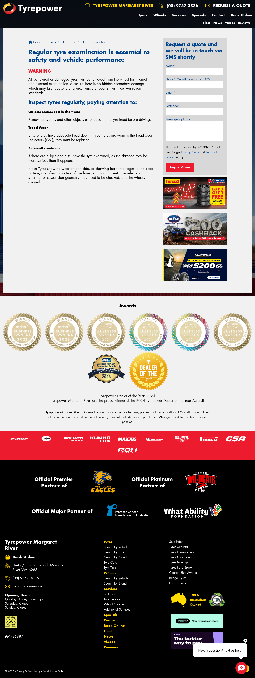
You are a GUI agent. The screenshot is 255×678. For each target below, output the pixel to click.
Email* (170, 92)
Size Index (176, 542)
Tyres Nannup (178, 562)
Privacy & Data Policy (28, 671)
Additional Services (117, 609)
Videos (230, 22)
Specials (199, 15)
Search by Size (114, 552)
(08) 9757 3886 (182, 5)
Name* (171, 66)
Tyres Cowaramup (181, 552)
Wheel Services (114, 604)
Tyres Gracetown (180, 557)
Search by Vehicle (116, 547)
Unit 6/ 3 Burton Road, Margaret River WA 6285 (38, 567)
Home (36, 42)
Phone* (188, 79)
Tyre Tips (110, 568)
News (217, 22)
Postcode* (172, 106)
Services (179, 15)
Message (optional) (179, 119)
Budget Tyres (177, 578)
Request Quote (180, 167)
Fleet (206, 22)
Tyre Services (113, 599)
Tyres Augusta (178, 547)
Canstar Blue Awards (183, 573)
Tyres (142, 15)
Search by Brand (115, 557)
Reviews (244, 22)
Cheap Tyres (177, 583)
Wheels (159, 15)
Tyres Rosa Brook (180, 567)
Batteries (109, 594)
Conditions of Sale (53, 671)
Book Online (241, 15)
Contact (218, 15)
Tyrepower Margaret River (122, 5)
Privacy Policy (190, 152)
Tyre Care (110, 562)
